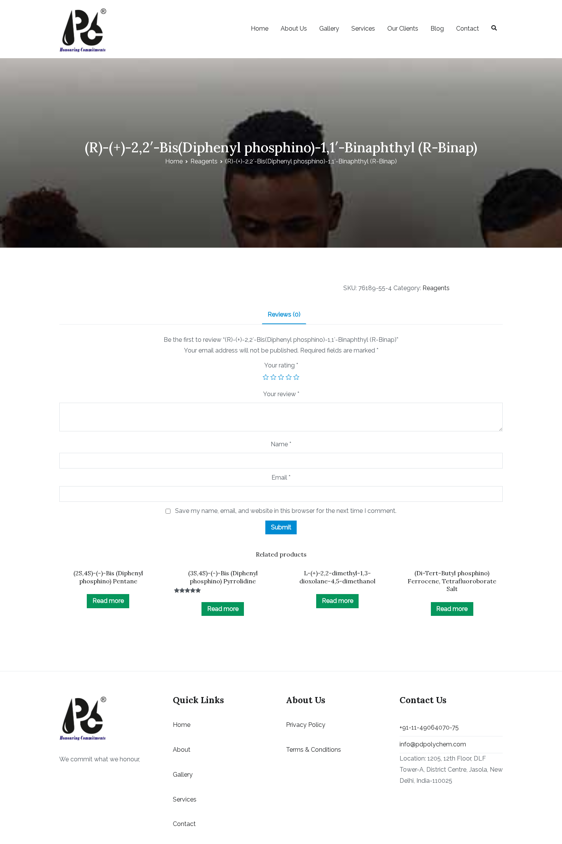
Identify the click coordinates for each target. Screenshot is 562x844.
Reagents (204, 161)
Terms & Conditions (313, 749)
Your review (281, 394)
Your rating (281, 365)
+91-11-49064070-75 (429, 727)
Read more (108, 600)
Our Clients (402, 28)
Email (281, 477)
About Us (294, 28)
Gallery (329, 28)
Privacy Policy (305, 724)
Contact (467, 28)
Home (259, 28)
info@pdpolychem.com (433, 744)
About (181, 749)
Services (363, 28)
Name (281, 444)
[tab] (284, 315)
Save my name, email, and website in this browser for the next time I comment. (285, 510)
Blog (437, 28)
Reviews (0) (284, 314)
